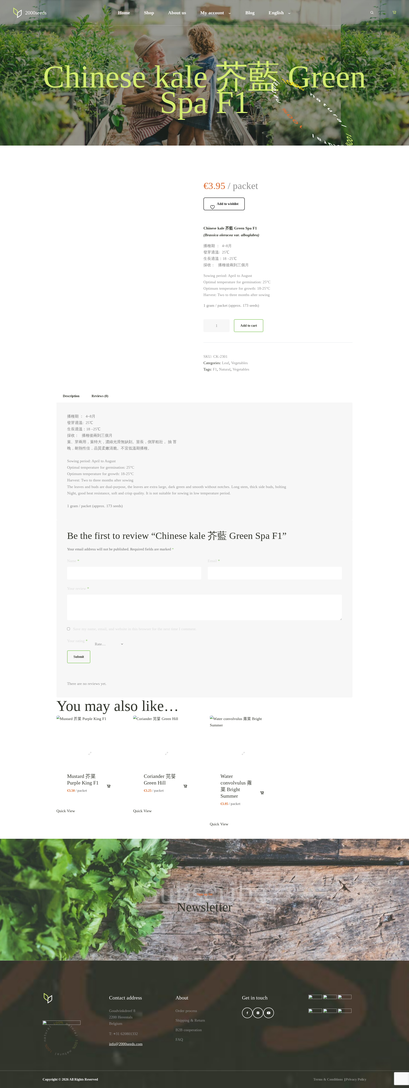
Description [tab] (71, 396)
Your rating (77, 641)
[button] (394, 12)
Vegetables (239, 363)
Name (73, 561)
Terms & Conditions (328, 1079)
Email (214, 561)
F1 (215, 369)
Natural (224, 369)
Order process (186, 1011)
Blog (250, 12)
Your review (78, 588)
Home (124, 12)
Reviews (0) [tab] (100, 396)
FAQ (179, 1039)
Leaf (225, 363)
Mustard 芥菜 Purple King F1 (83, 779)
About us (177, 12)
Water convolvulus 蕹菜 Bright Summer (236, 786)
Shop (149, 12)
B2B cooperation (189, 1030)
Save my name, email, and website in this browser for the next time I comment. (135, 629)
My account (212, 12)
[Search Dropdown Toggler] (371, 12)
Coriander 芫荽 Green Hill (160, 779)
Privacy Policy (356, 1079)
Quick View (89, 751)
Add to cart (248, 325)
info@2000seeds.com (126, 1044)
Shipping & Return (190, 1020)
